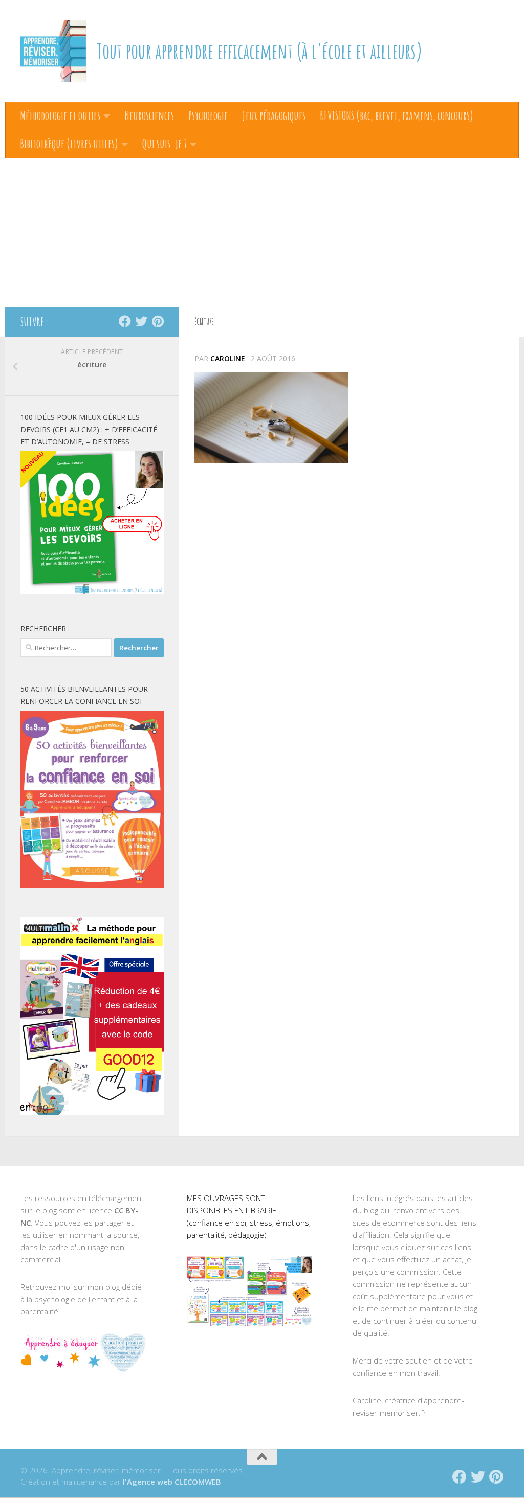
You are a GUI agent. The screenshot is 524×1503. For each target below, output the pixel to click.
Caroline (227, 358)
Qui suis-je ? (164, 143)
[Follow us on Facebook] (125, 321)
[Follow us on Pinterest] (157, 321)
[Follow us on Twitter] (141, 321)
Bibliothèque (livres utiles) (69, 143)
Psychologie (208, 115)
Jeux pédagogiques (273, 115)
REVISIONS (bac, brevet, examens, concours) (396, 115)
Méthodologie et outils (60, 115)
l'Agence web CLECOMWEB (172, 1481)
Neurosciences (149, 115)
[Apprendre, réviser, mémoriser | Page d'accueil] (53, 51)
